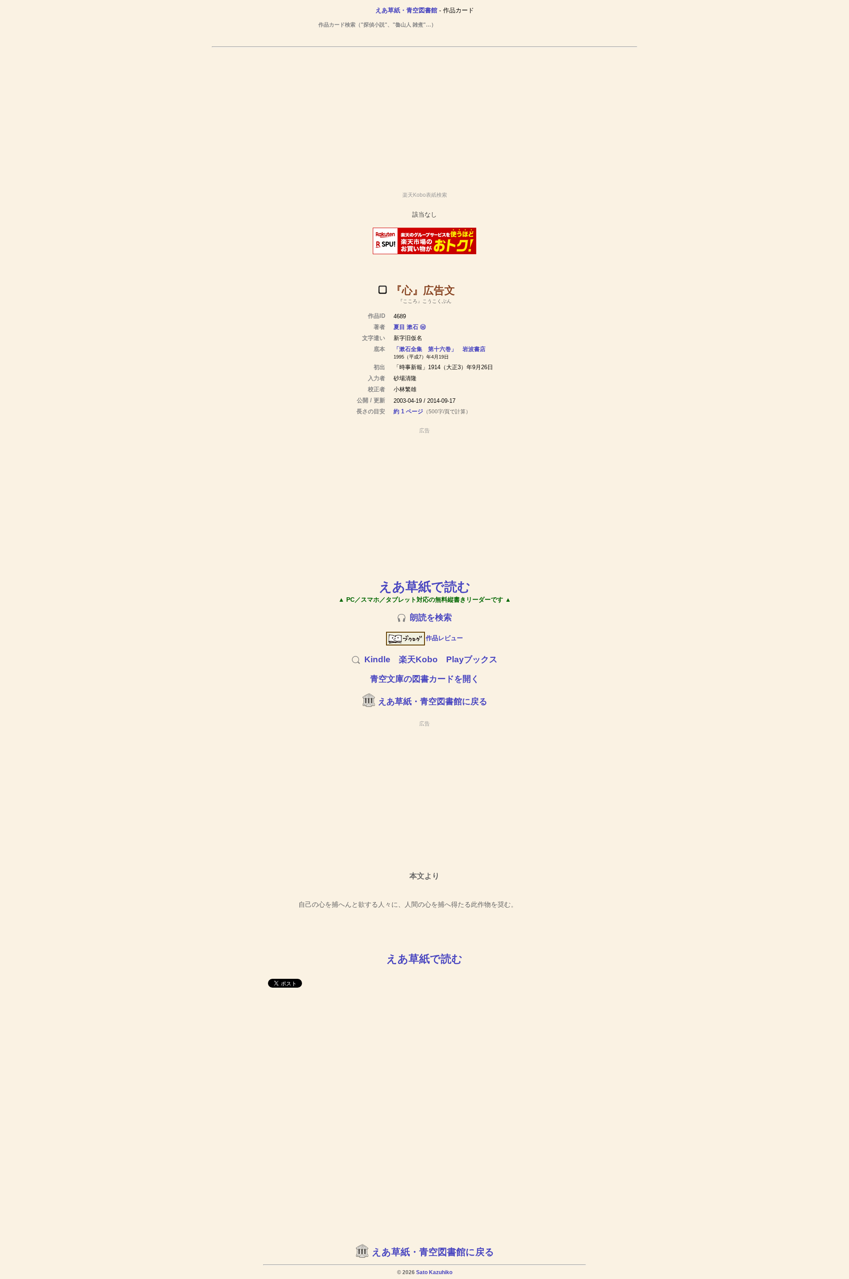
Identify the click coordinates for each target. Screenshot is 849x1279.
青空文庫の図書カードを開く (424, 678)
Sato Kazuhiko (434, 1272)
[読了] (382, 289)
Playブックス (471, 659)
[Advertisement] (424, 115)
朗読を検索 (431, 617)
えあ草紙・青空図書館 (406, 10)
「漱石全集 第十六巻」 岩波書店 (440, 349)
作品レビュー (444, 637)
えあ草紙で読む (424, 586)
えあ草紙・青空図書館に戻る (432, 701)
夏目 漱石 (406, 327)
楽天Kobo (418, 659)
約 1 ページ (408, 411)
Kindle (377, 659)
